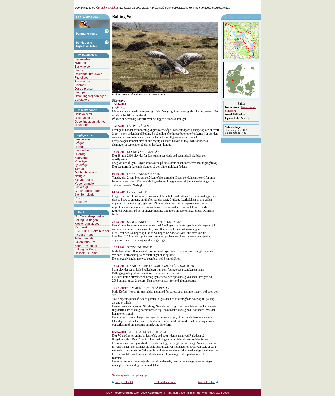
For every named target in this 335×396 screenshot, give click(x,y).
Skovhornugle (84, 180)
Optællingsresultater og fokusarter (90, 123)
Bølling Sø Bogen (86, 220)
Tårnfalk (80, 169)
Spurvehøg (82, 158)
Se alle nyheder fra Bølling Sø (129, 375)
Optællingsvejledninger (90, 96)
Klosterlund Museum (88, 223)
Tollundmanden (85, 238)
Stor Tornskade (85, 194)
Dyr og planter (84, 88)
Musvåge (81, 161)
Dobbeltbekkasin (86, 172)
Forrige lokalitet (124, 382)
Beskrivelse (82, 59)
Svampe (80, 92)
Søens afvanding (86, 246)
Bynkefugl (81, 187)
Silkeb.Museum (85, 242)
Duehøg (80, 154)
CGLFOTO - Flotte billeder (92, 231)
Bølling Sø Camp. (86, 249)
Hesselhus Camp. (86, 253)
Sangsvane (82, 139)
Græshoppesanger (87, 191)
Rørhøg (80, 146)
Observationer (84, 118)
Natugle (80, 176)
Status (79, 70)
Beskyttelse (82, 66)
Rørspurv (81, 202)
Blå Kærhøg (82, 150)
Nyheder (80, 63)
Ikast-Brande (248, 107)
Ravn (78, 198)
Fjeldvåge (81, 165)
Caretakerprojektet (107, 7)
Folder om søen (85, 234)
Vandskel (81, 227)
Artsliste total (83, 81)
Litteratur (80, 85)
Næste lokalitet (206, 382)
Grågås (79, 143)
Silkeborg (230, 110)
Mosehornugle (84, 183)
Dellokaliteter (83, 114)
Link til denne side (165, 382)
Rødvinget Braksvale (88, 74)
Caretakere (82, 99)
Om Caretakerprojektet (90, 216)
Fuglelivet (81, 77)
